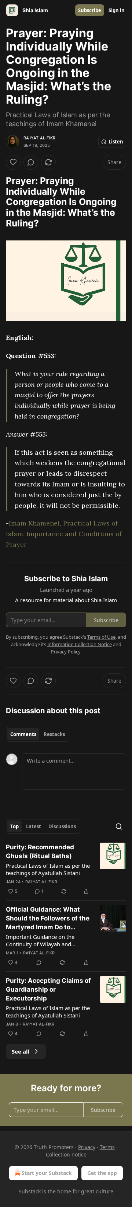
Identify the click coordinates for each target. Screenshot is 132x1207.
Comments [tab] (23, 734)
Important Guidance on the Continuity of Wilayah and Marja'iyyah (40, 940)
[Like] (13, 162)
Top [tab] (14, 826)
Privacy (86, 1147)
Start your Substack (47, 1172)
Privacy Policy (65, 651)
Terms (107, 1147)
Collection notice (66, 1154)
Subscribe (89, 10)
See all (21, 1051)
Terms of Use (101, 637)
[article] (66, 869)
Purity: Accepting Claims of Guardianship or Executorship (48, 989)
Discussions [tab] (62, 826)
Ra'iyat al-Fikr (39, 138)
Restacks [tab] (54, 734)
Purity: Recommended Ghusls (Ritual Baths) (40, 851)
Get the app (102, 1172)
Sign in (117, 10)
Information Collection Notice (79, 644)
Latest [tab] (33, 826)
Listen (116, 141)
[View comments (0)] (30, 162)
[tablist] (37, 734)
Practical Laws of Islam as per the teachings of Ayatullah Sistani (48, 869)
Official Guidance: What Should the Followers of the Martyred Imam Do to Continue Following (47, 919)
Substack (30, 1191)
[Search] (118, 826)
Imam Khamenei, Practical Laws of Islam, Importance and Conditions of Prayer (64, 534)
